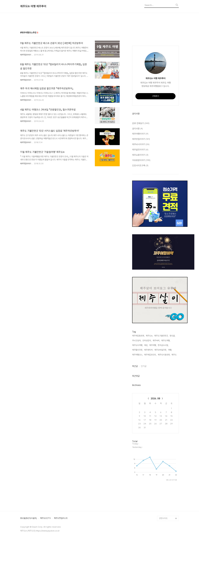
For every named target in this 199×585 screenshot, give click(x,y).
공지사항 (137, 128)
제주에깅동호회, (138, 336)
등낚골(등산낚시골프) (28, 518)
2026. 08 (155, 398)
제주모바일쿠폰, (160, 350)
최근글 (135, 366)
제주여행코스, (137, 355)
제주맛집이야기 (25, 55)
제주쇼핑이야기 (140, 155)
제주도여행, (165, 340)
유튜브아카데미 (165, 483)
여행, (170, 350)
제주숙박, (156, 340)
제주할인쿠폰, (137, 350)
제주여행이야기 (140, 133)
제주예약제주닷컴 (166, 458)
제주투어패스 (164, 488)
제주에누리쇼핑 (165, 448)
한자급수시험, (163, 345)
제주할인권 (163, 433)
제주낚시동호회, (164, 355)
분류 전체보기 (140, 123)
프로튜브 (162, 493)
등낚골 (161, 438)
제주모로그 (163, 468)
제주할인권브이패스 (167, 453)
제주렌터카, (148, 350)
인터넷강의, (146, 340)
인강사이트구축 (140, 165)
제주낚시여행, (137, 345)
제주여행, (153, 345)
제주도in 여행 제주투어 (33, 6)
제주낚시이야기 (140, 144)
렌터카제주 (163, 473)
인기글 (143, 366)
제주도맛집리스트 (61, 518)
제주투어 (162, 478)
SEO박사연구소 (165, 498)
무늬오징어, (136, 340)
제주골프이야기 (140, 149)
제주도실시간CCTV (167, 463)
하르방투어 (163, 428)
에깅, (146, 345)
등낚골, (172, 336)
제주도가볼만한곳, (161, 336)
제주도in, (149, 336)
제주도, (174, 355)
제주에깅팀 (163, 513)
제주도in (162, 423)
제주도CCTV (45, 518)
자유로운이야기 (141, 160)
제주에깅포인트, (150, 355)
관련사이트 (163, 518)
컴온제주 (162, 508)
